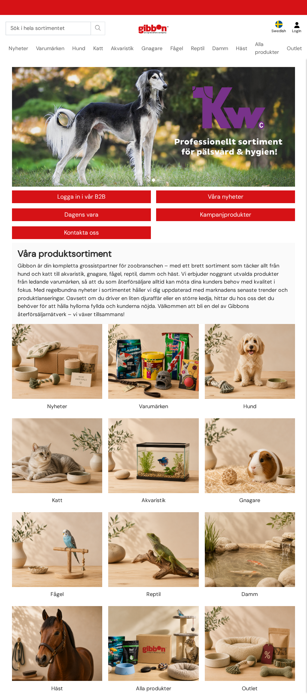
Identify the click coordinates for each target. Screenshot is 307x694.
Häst (241, 48)
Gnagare (152, 48)
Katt (98, 48)
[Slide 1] (149, 180)
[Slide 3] (158, 180)
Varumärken (50, 48)
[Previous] (24, 126)
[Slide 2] (153, 180)
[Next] (282, 126)
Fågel (176, 48)
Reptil (197, 48)
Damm (220, 48)
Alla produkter (267, 48)
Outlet (294, 48)
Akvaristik (122, 48)
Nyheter (18, 48)
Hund (78, 48)
